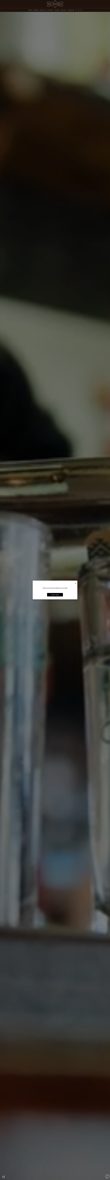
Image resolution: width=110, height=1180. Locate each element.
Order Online (55, 595)
